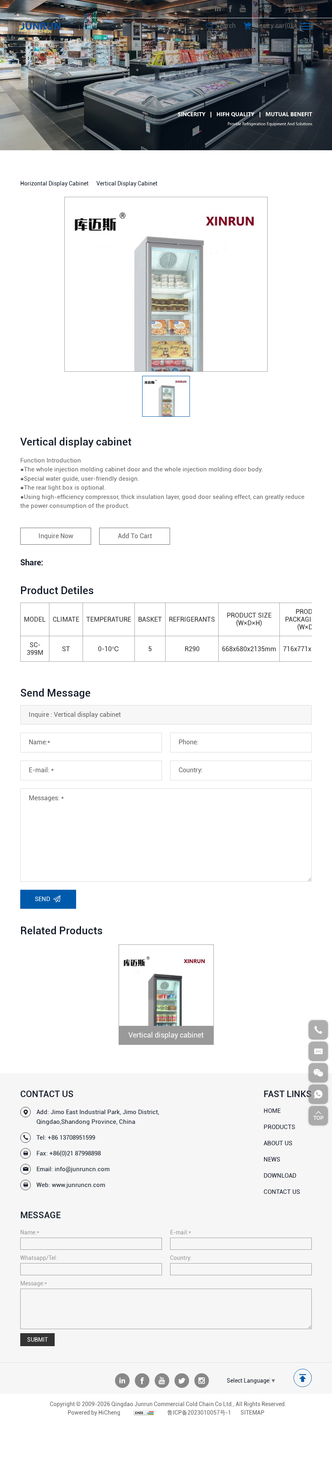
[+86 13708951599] (318, 1030)
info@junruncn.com (82, 1169)
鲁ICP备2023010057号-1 (199, 1412)
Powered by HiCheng (94, 1412)
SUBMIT (37, 1339)
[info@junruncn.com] (318, 1051)
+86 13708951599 (71, 1137)
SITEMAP (252, 1412)
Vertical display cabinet (126, 183)
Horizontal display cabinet (54, 183)
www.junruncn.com (78, 1185)
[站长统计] (144, 1412)
